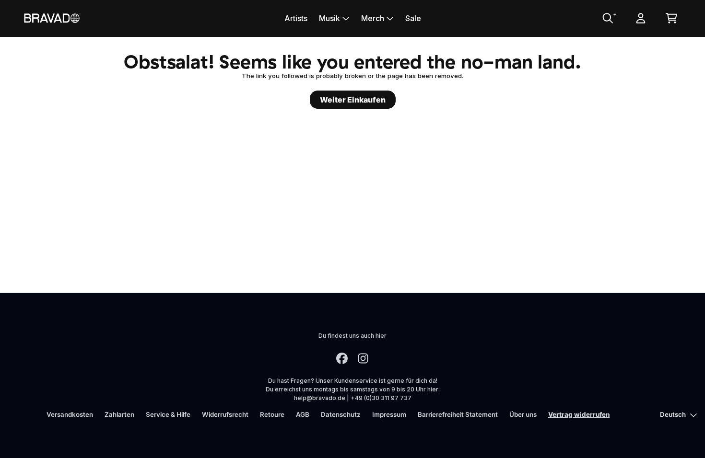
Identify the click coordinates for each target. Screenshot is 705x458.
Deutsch (673, 414)
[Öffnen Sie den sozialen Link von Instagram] (363, 358)
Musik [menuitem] (329, 18)
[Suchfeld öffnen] (607, 18)
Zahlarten (119, 414)
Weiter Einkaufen (353, 99)
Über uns (523, 414)
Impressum (389, 414)
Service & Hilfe (168, 414)
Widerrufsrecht (225, 414)
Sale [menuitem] (413, 18)
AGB (302, 414)
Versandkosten (70, 414)
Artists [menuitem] (295, 18)
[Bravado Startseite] (52, 17)
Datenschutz (341, 414)
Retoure (272, 414)
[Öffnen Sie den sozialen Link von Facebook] (341, 358)
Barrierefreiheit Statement (458, 414)
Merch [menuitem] (372, 18)
